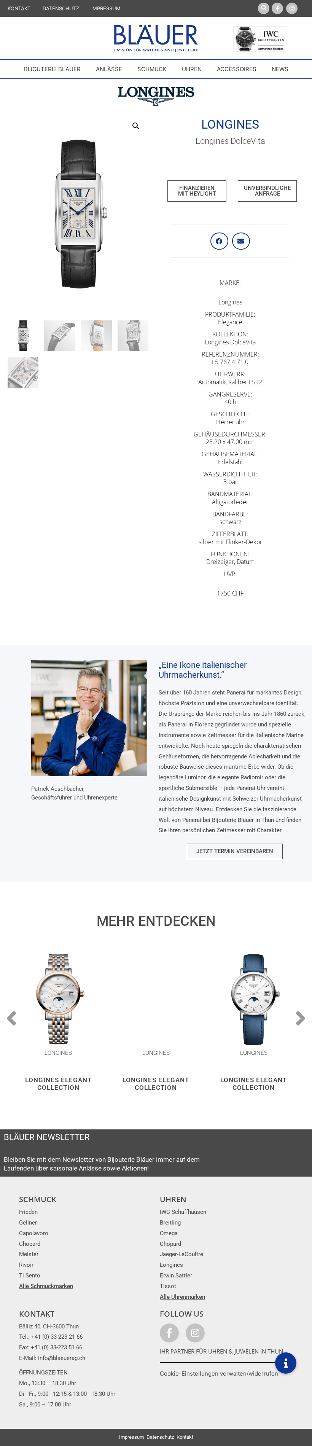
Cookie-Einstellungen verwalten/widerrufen (219, 1373)
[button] (136, 126)
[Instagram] (292, 8)
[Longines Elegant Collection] (58, 999)
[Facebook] (277, 8)
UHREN (173, 1199)
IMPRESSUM (106, 8)
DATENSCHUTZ (61, 8)
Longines (230, 124)
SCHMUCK (37, 1199)
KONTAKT (19, 8)
